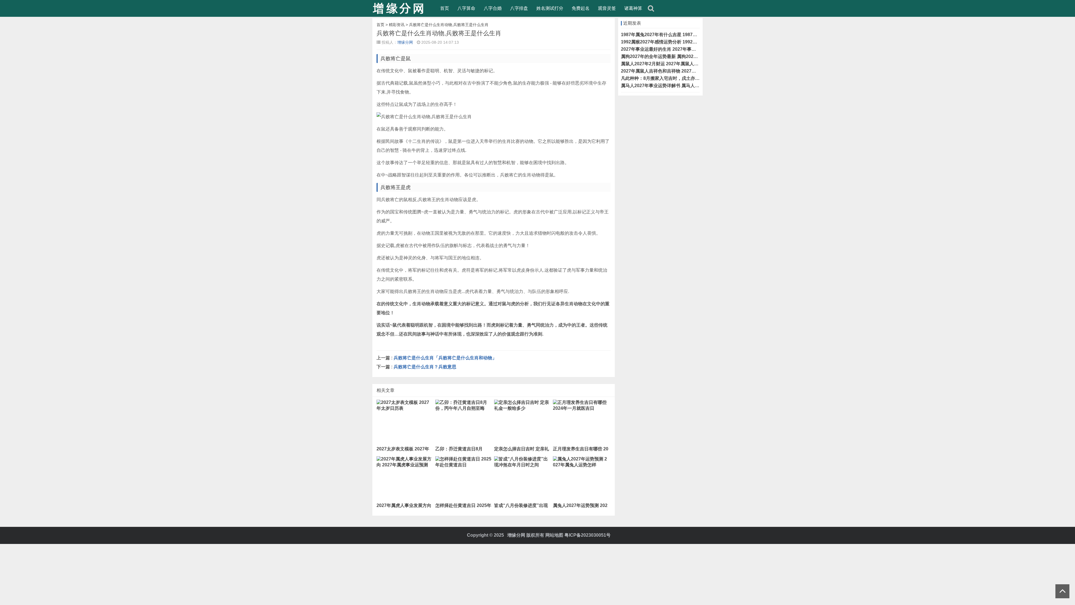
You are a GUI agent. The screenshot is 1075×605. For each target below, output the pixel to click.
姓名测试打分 (549, 8)
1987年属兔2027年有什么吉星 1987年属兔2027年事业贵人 (680, 34)
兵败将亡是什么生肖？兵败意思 (425, 366)
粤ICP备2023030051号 (587, 535)
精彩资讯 (397, 24)
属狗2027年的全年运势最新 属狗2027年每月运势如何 (674, 56)
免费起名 (581, 8)
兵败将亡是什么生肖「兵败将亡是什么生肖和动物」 (445, 357)
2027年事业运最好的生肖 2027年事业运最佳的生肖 (672, 49)
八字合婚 (493, 8)
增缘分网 (405, 42)
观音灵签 (607, 8)
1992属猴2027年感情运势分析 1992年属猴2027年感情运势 (680, 41)
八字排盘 (519, 8)
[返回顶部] (1062, 591)
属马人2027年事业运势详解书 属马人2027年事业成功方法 (678, 85)
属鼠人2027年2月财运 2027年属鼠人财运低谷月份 (671, 63)
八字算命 (466, 8)
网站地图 (554, 535)
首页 (444, 8)
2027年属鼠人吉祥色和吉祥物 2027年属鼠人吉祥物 (672, 71)
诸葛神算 (633, 8)
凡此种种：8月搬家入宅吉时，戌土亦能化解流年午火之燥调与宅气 (687, 78)
